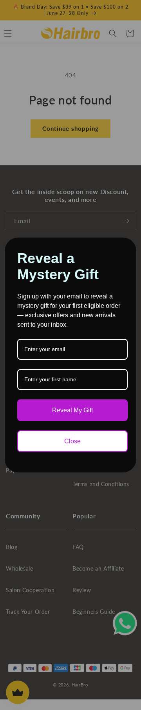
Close (72, 441)
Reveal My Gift (72, 410)
